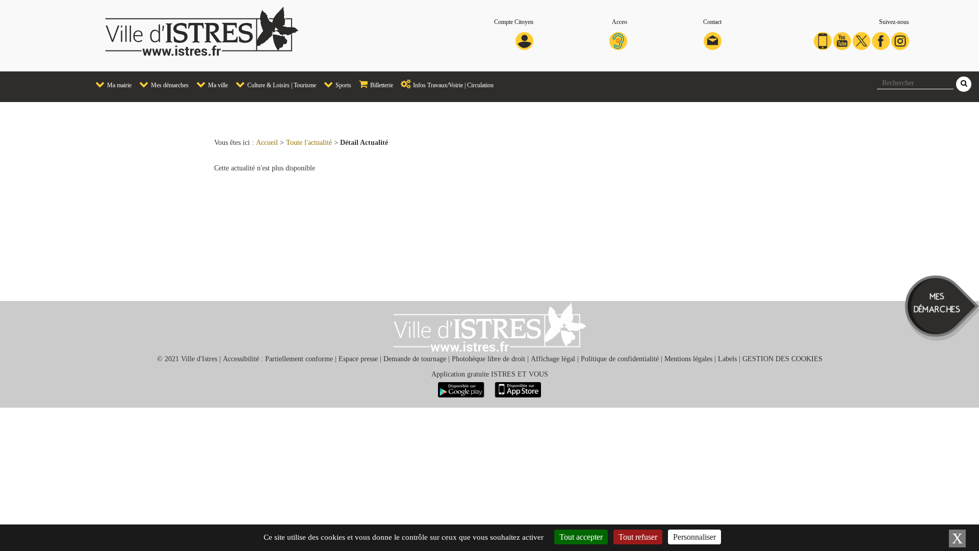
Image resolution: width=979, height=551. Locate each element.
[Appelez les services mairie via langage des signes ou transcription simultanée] (618, 40)
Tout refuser (638, 537)
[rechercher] (963, 84)
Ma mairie (119, 85)
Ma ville (217, 85)
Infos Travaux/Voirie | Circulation (452, 85)
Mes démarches (169, 85)
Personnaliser (694, 537)
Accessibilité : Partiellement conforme (278, 359)
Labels (727, 359)
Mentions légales (688, 359)
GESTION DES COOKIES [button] (782, 359)
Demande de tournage (414, 359)
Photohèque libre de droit (488, 359)
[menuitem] (110, 85)
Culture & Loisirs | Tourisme (281, 85)
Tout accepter (581, 537)
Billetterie (381, 85)
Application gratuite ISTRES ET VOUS (489, 374)
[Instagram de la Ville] (900, 40)
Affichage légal (553, 359)
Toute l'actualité (309, 142)
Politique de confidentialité (620, 359)
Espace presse (358, 359)
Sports (342, 85)
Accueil (267, 142)
